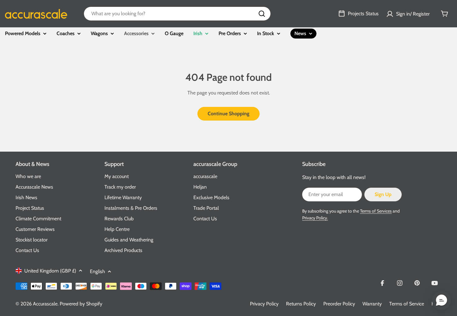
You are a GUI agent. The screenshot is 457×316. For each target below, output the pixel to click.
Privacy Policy (264, 304)
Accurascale (45, 304)
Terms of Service (406, 304)
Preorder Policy (339, 304)
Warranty (372, 304)
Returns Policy (301, 304)
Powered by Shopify (81, 304)
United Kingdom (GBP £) (50, 271)
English (97, 271)
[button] (441, 300)
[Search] (261, 13)
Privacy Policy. (315, 218)
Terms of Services (376, 211)
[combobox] (177, 14)
